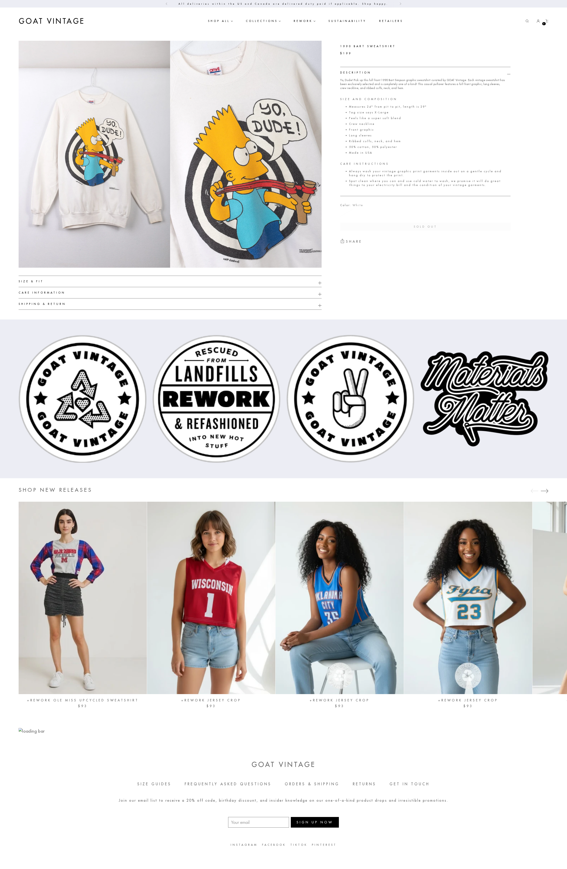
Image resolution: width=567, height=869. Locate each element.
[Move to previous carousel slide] (534, 491)
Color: (351, 205)
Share (354, 241)
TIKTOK (298, 844)
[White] (346, 213)
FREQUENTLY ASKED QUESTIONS (228, 784)
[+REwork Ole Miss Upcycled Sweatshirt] (83, 598)
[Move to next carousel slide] (544, 491)
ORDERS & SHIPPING (312, 784)
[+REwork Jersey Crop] (211, 598)
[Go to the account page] (536, 21)
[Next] (400, 4)
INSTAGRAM (244, 844)
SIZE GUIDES (154, 784)
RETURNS (364, 784)
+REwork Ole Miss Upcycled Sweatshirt (83, 700)
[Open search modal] (527, 21)
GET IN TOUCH (410, 784)
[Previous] (166, 4)
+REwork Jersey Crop (211, 700)
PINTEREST (324, 844)
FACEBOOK (274, 844)
